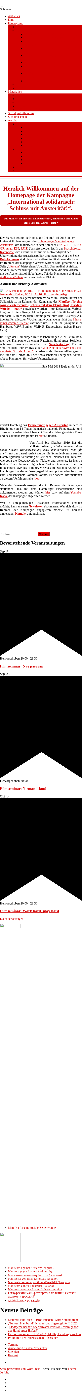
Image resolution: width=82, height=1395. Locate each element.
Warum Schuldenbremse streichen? (46, 131)
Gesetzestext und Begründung (43, 138)
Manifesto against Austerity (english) (31, 1267)
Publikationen (24, 98)
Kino (11, 19)
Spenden (29, 145)
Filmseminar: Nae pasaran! (22, 666)
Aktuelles (14, 16)
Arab (9, 248)
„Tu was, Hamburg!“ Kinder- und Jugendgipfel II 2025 (42, 1323)
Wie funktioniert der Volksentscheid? (47, 134)
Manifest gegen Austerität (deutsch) (30, 1271)
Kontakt (13, 1355)
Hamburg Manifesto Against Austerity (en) (50, 34)
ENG (61, 245)
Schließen (6, 9)
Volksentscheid (25, 124)
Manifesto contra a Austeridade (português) (35, 1289)
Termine (13, 1344)
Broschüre (22, 84)
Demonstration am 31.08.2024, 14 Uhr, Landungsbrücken (44, 1334)
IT (73, 245)
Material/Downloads (37, 142)
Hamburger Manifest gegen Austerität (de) (50, 37)
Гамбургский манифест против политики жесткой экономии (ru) (52, 75)
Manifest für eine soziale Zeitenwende (40, 27)
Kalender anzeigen (11, 918)
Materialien (15, 91)
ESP (16, 248)
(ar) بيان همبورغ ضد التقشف (42, 81)
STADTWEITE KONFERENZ (36, 170)
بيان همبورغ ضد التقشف (24, 1300)
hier (41, 435)
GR (2, 248)
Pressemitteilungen (27, 95)
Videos (20, 106)
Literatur (21, 102)
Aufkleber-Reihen (11, 277)
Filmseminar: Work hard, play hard (29, 911)
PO (79, 245)
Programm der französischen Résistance (33, 1337)
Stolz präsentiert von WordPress (20, 1368)
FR (69, 245)
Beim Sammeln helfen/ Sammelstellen (47, 159)
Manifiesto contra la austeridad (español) (33, 1278)
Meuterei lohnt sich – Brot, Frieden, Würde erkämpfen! (43, 1319)
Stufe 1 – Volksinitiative (31, 149)
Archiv (12, 120)
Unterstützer (23, 88)
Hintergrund (15, 23)
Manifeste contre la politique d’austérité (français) (39, 1282)
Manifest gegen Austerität (32, 30)
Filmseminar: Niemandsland (23, 788)
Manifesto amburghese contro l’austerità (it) (51, 62)
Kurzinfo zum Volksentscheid (42, 127)
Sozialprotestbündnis (21, 113)
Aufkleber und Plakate (30, 109)
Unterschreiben (33, 152)
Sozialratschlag (17, 116)
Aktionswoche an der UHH (33, 167)
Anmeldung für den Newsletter (27, 1348)
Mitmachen (31, 156)
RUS (24, 248)
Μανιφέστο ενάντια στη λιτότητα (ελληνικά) (35, 1275)
